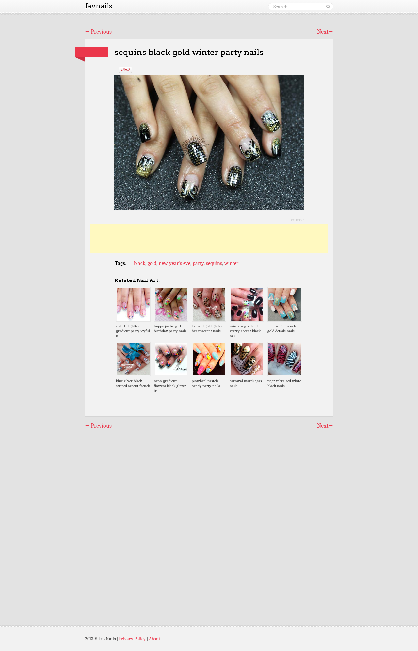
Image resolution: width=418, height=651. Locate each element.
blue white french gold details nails (281, 328)
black (139, 263)
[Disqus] (209, 521)
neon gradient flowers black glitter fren (170, 386)
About (154, 639)
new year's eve (174, 263)
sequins (214, 263)
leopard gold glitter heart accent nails (207, 328)
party (198, 263)
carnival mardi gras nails (246, 383)
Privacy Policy (132, 639)
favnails (98, 5)
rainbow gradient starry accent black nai (245, 331)
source (297, 220)
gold (152, 263)
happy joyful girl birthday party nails (170, 328)
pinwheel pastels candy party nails (206, 383)
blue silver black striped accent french (133, 383)
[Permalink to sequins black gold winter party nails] (91, 52)
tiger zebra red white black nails (284, 383)
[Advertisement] (209, 238)
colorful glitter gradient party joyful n (133, 331)
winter (231, 263)
